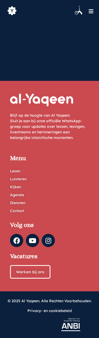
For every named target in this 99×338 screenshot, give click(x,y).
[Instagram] (48, 240)
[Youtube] (32, 240)
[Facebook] (16, 240)
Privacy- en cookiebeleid (49, 310)
